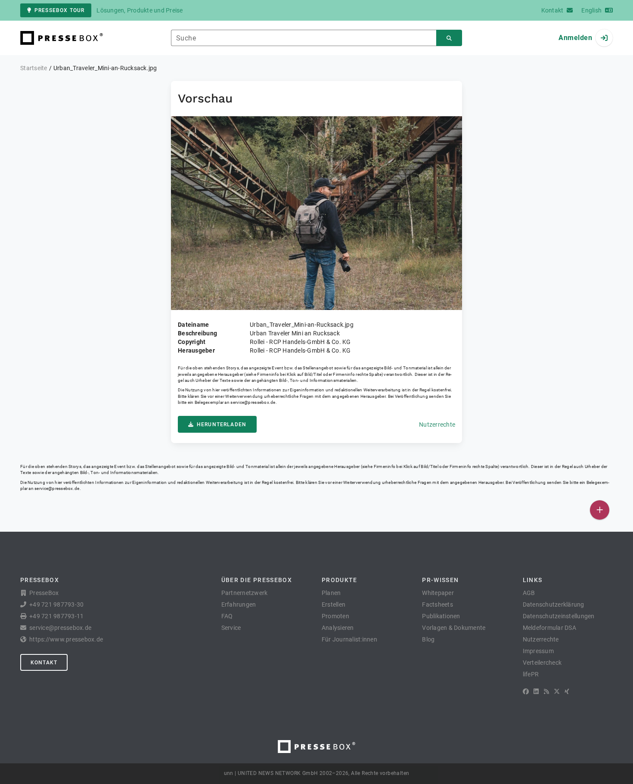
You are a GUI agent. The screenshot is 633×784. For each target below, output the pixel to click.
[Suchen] (449, 38)
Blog (428, 639)
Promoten (335, 616)
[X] (557, 691)
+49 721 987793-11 (56, 616)
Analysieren (338, 627)
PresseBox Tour (59, 10)
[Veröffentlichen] (599, 510)
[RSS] (546, 691)
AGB (529, 592)
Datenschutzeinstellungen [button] (559, 616)
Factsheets (437, 604)
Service (231, 627)
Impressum (538, 651)
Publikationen (441, 616)
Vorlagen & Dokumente (453, 627)
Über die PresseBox (256, 579)
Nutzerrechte (437, 424)
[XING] (567, 691)
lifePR (531, 674)
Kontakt (44, 663)
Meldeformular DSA (549, 627)
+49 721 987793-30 (56, 604)
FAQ (227, 616)
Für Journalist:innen (349, 639)
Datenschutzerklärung (553, 604)
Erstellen (333, 604)
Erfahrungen (238, 604)
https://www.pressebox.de (66, 639)
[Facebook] (526, 691)
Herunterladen (221, 424)
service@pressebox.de (252, 402)
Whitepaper (438, 592)
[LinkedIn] (536, 691)
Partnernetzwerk (244, 592)
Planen (331, 592)
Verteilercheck (542, 662)
